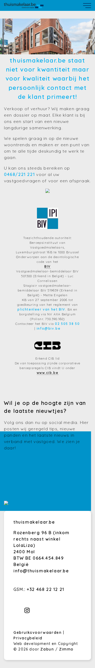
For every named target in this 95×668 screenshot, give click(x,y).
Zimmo (66, 649)
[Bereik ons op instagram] (27, 611)
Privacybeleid (27, 638)
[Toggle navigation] (87, 5)
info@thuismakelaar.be (41, 570)
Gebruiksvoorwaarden (38, 632)
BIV (47, 266)
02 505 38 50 (67, 324)
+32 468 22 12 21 (45, 589)
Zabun (47, 649)
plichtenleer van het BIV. (41, 309)
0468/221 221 (19, 174)
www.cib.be (48, 373)
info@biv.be (49, 328)
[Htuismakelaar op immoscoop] (6, 503)
